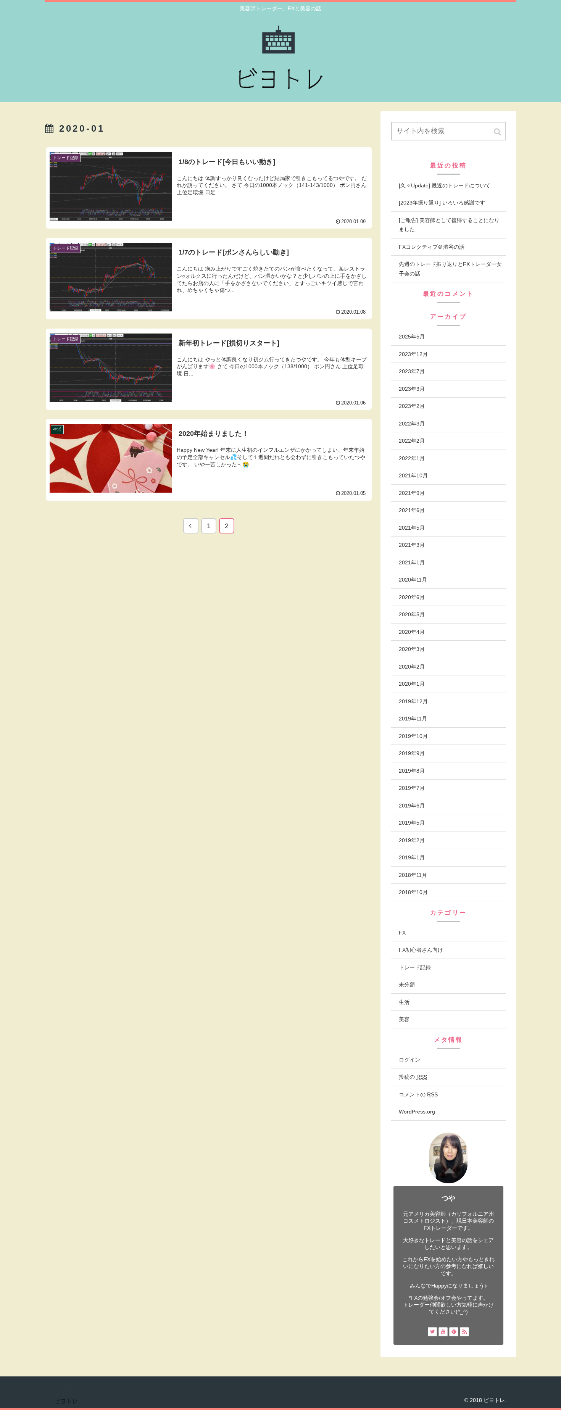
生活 (404, 1002)
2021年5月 (412, 528)
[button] (498, 131)
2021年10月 (413, 475)
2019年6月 (412, 805)
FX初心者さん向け (421, 950)
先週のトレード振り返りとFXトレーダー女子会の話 (450, 269)
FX (402, 933)
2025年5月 (412, 337)
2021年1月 (412, 562)
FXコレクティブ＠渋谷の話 (431, 247)
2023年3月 (412, 389)
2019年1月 (412, 857)
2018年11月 (413, 875)
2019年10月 (413, 736)
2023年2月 (412, 406)
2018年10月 (413, 892)
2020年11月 (413, 580)
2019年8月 (412, 771)
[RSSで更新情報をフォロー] (464, 1331)
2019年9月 (412, 753)
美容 (404, 1019)
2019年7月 (412, 788)
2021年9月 (412, 493)
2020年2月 (412, 667)
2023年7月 (412, 371)
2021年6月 (412, 510)
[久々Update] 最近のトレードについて (444, 185)
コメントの (418, 1094)
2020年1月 (412, 684)
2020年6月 (412, 597)
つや (448, 1198)
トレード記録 (415, 967)
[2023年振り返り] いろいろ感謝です (442, 203)
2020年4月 (412, 632)
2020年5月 (412, 614)
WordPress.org (417, 1112)
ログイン (409, 1060)
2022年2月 (412, 441)
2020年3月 (412, 649)
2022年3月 (412, 424)
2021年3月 (412, 545)
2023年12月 (413, 354)
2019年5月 (412, 823)
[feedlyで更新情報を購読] (453, 1331)
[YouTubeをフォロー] (443, 1331)
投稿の (413, 1077)
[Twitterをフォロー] (432, 1331)
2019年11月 (413, 718)
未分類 (407, 984)
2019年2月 (412, 840)
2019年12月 (413, 701)
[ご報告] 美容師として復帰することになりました (449, 225)
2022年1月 (412, 458)
